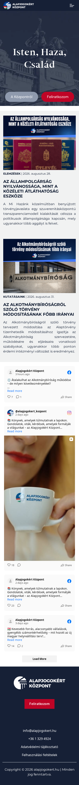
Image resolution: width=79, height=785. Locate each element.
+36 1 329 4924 (39, 738)
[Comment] (17, 565)
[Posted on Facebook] (69, 372)
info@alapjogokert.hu (39, 730)
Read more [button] (14, 391)
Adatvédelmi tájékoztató (39, 747)
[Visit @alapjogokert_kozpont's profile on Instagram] (10, 413)
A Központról (21, 96)
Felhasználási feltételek (39, 755)
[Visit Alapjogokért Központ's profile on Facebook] (10, 372)
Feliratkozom (57, 96)
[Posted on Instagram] (69, 412)
